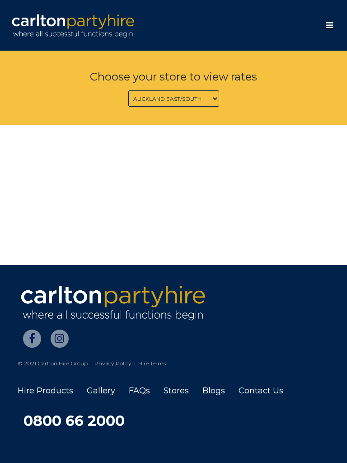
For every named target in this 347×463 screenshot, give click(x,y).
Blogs (213, 391)
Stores (176, 391)
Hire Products (45, 391)
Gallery (101, 391)
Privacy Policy (112, 363)
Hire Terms (152, 363)
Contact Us (261, 391)
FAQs (139, 391)
